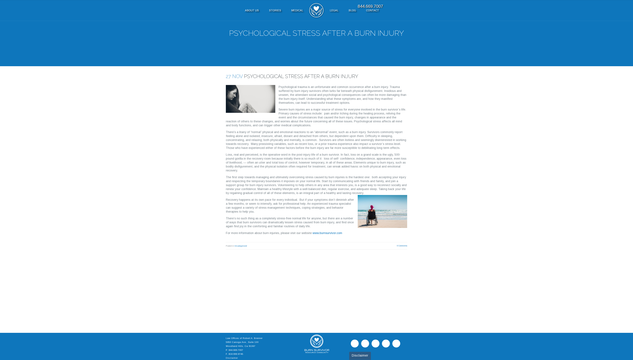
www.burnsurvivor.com (327, 233)
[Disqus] (316, 290)
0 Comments (402, 246)
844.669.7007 (236, 350)
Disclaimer (232, 358)
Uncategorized (240, 246)
